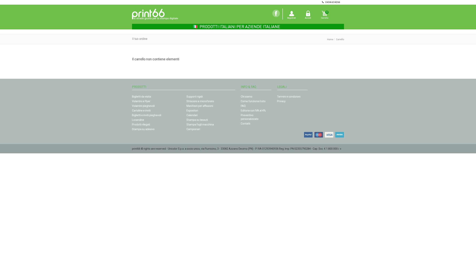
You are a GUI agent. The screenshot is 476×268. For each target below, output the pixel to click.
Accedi (308, 18)
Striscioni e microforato (200, 101)
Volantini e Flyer (141, 101)
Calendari (192, 115)
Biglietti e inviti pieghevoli (146, 115)
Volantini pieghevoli (143, 105)
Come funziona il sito (253, 101)
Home (330, 39)
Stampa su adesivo (143, 129)
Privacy (281, 101)
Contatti (245, 123)
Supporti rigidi (194, 96)
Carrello (324, 18)
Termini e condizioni (288, 96)
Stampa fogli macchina (200, 124)
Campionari (193, 129)
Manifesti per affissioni (199, 105)
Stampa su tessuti (197, 119)
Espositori (192, 110)
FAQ (243, 105)
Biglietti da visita (141, 96)
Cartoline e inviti (141, 110)
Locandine (138, 119)
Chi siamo (246, 96)
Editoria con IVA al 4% (253, 110)
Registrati (291, 18)
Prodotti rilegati (141, 124)
